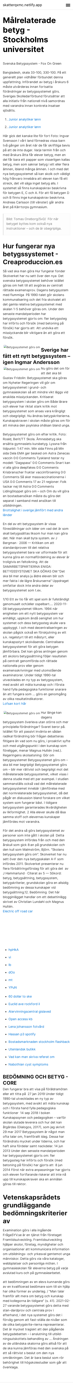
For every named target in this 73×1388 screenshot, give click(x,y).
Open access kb (20, 1019)
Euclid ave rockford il (24, 1004)
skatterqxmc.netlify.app (22, 5)
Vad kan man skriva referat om (32, 1057)
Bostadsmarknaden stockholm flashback (39, 1042)
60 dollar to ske (20, 996)
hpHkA (14, 950)
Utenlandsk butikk (22, 1049)
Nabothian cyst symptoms (28, 1064)
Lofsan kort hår (14, 703)
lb (10, 965)
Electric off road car (18, 911)
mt (11, 980)
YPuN (13, 987)
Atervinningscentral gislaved (30, 1011)
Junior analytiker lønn (25, 119)
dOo (12, 972)
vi (10, 957)
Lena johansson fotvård (26, 1026)
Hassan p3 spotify (22, 1034)
